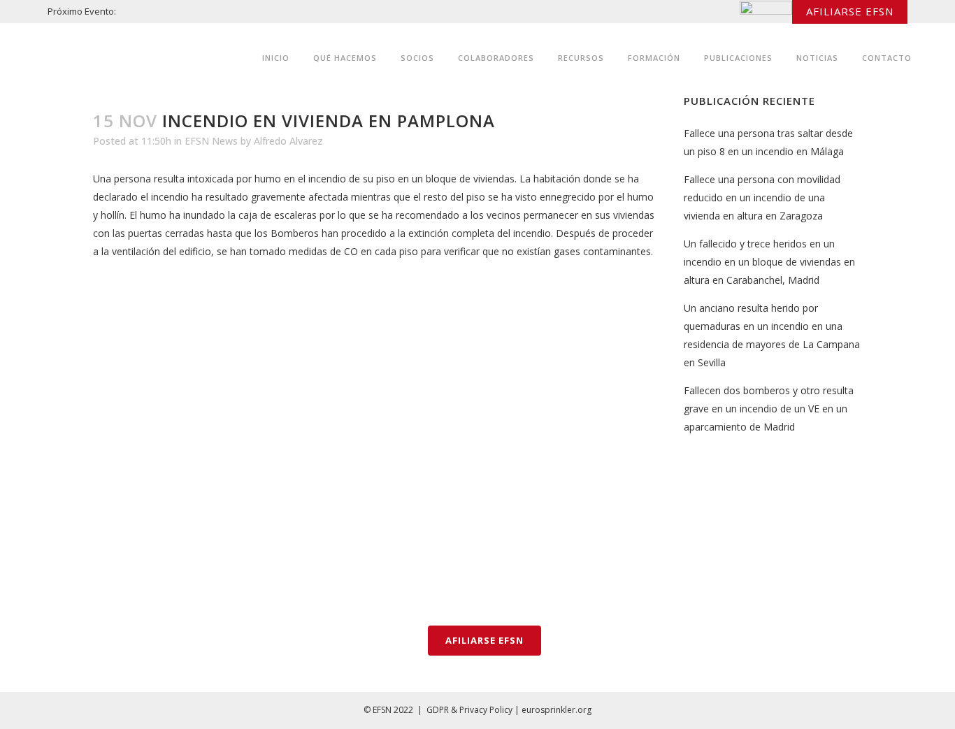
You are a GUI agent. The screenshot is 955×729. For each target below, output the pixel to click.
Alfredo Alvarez (288, 140)
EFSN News (211, 140)
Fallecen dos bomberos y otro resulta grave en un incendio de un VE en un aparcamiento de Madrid (769, 408)
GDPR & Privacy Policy (469, 710)
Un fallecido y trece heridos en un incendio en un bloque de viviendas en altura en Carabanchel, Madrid (769, 262)
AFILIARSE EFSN (849, 11)
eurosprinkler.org (556, 710)
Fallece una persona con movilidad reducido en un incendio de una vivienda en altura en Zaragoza (762, 197)
